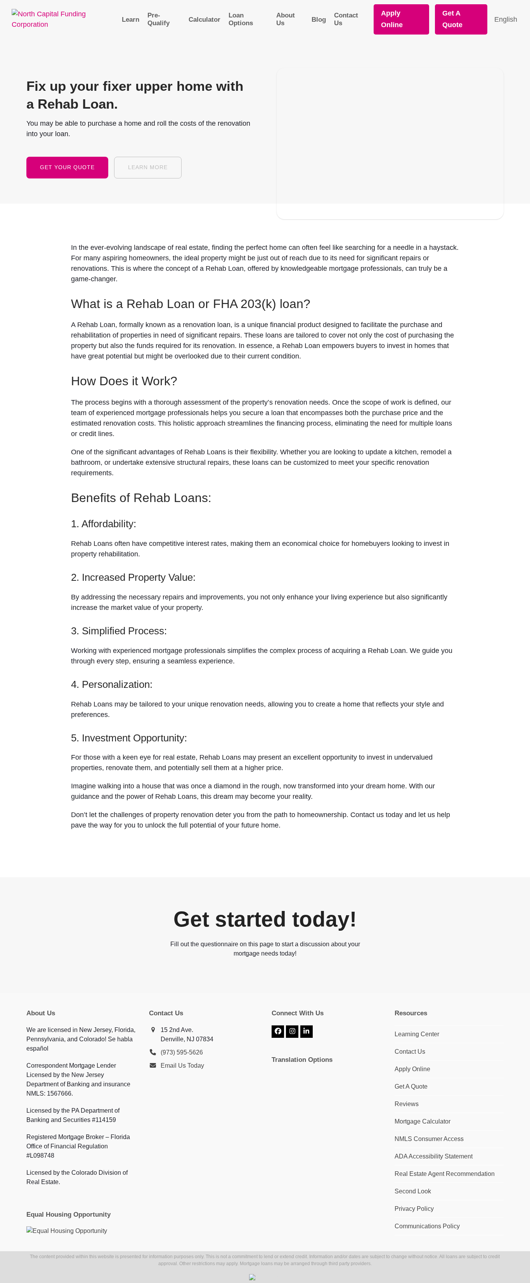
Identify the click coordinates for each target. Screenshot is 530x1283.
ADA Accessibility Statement (434, 1156)
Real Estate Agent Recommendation (445, 1173)
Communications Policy (427, 1226)
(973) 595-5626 (182, 1052)
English (505, 19)
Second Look (413, 1191)
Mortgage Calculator (422, 1121)
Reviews (407, 1104)
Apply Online (412, 1069)
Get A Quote (411, 1086)
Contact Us (410, 1051)
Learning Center (417, 1034)
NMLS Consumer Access (429, 1139)
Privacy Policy (414, 1208)
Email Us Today (182, 1065)
